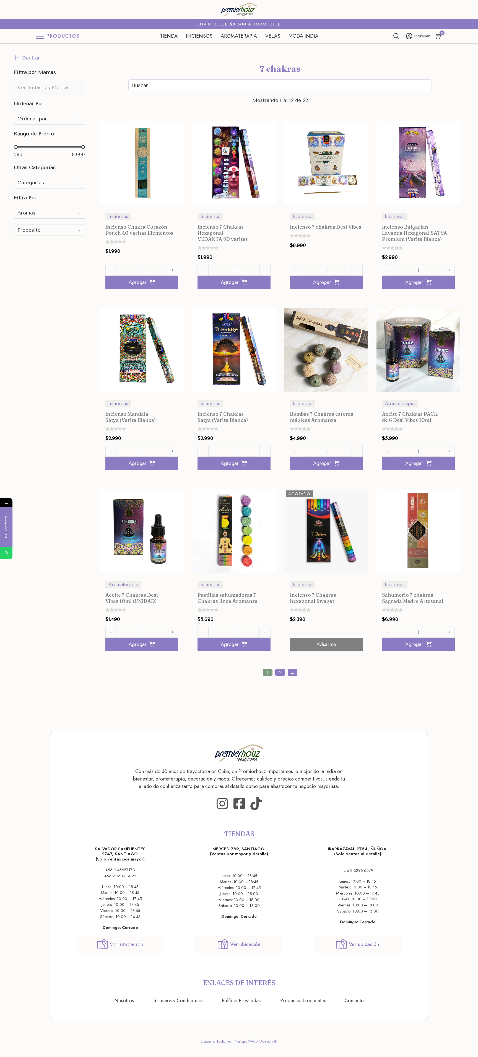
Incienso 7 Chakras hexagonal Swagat (313, 598)
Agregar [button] (138, 282)
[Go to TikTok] (256, 804)
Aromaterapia (239, 36)
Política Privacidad (241, 1000)
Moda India (303, 36)
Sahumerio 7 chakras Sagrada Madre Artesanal (412, 598)
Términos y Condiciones (178, 1000)
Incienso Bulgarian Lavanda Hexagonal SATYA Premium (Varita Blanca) (414, 233)
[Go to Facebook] (239, 804)
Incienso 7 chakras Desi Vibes (325, 227)
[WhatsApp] (6, 553)
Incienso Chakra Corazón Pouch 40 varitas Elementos (139, 230)
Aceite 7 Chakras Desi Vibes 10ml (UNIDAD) (131, 598)
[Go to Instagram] (222, 804)
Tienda (169, 36)
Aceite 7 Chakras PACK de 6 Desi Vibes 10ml (410, 417)
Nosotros (124, 1000)
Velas (272, 36)
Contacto (354, 1000)
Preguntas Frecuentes (303, 1000)
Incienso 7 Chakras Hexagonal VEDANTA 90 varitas (223, 233)
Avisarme (326, 644)
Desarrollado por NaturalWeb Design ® (239, 1041)
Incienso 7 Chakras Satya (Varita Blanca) (223, 417)
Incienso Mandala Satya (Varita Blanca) (130, 417)
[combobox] (49, 88)
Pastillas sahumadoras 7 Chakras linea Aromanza (228, 598)
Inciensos (199, 36)
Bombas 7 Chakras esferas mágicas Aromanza (321, 417)
